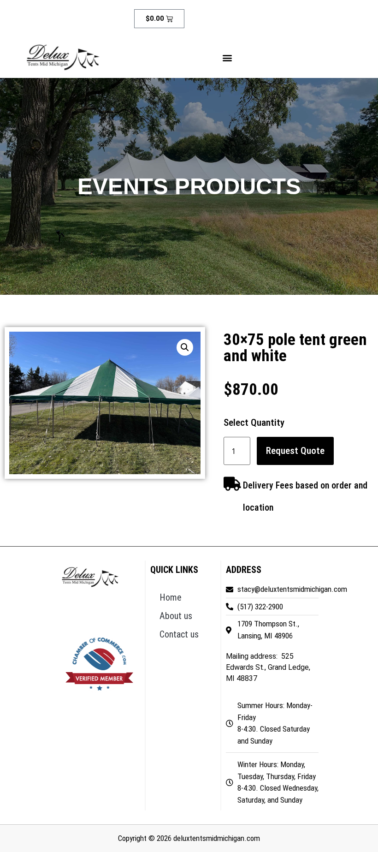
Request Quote (295, 450)
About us (175, 615)
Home (170, 597)
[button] (227, 58)
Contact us (179, 634)
